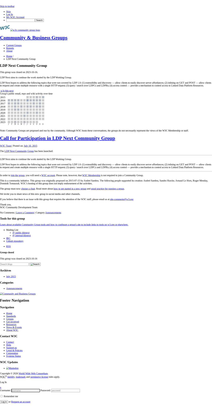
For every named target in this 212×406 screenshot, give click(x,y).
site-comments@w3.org (121, 199)
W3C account (48, 175)
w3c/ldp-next (7, 90)
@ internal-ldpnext (21, 235)
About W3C (12, 330)
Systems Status (13, 356)
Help (8, 345)
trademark (21, 377)
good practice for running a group (107, 188)
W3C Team (5, 146)
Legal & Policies (14, 350)
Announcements (53, 212)
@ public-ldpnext (20, 232)
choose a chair (28, 188)
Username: (5, 390)
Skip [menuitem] (8, 11)
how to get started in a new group (70, 188)
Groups (10, 319)
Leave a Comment (25, 212)
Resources (11, 324)
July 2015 (11, 276)
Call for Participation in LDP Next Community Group (57, 138)
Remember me (10, 396)
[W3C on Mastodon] (12, 368)
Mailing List (12, 230)
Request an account (20, 401)
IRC (8, 238)
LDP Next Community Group (19, 151)
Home (9, 56)
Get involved (12, 321)
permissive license (39, 377)
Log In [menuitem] (9, 14)
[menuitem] (109, 20)
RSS (8, 246)
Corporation (12, 353)
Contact (10, 342)
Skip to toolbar (7, 6)
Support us (11, 347)
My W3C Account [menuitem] (15, 17)
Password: (46, 390)
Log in (4, 402)
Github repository (14, 241)
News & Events (14, 327)
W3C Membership (91, 175)
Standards (11, 316)
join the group (18, 175)
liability (11, 377)
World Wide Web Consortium (33, 373)
